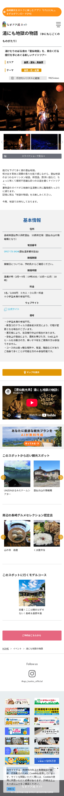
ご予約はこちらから (31, 635)
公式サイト (13, 309)
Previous (8, 106)
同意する (11, 789)
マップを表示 (33, 372)
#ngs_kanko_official (32, 681)
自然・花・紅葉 (31, 70)
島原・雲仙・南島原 (33, 62)
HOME (5, 648)
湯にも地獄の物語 (34, 648)
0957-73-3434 (11, 251)
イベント (17, 648)
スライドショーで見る (32, 156)
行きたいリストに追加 (27, 78)
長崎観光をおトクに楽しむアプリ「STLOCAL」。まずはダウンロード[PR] (31, 12)
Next (56, 106)
